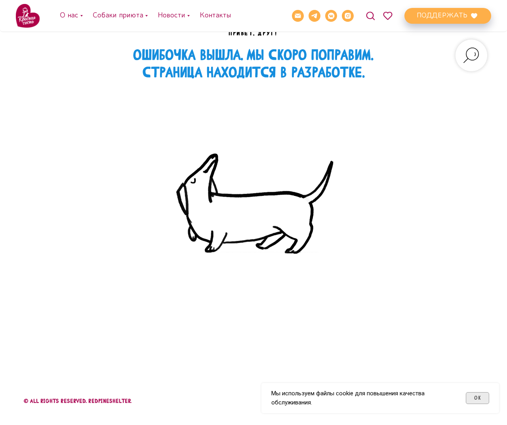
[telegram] (314, 16)
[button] (370, 15)
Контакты (215, 15)
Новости (171, 15)
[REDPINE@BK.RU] (298, 16)
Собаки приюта (117, 15)
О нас (68, 15)
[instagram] (348, 16)
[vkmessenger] (331, 16)
